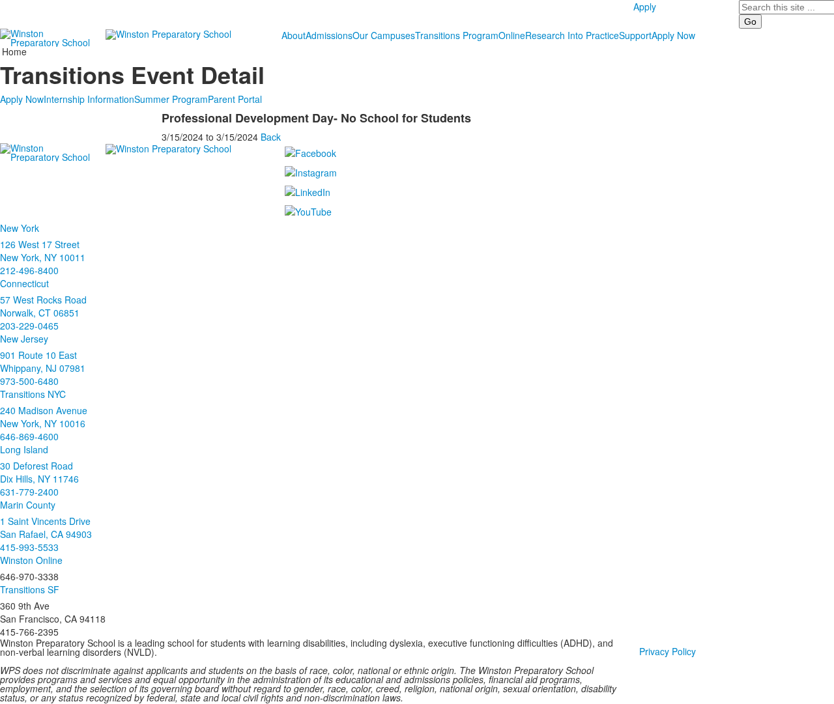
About (293, 35)
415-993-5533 (29, 547)
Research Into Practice (572, 35)
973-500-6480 (29, 380)
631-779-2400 (29, 491)
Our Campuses (383, 35)
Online (511, 35)
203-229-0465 (29, 325)
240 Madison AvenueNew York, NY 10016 (43, 417)
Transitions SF (29, 589)
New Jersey (24, 338)
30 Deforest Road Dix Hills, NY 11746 (39, 472)
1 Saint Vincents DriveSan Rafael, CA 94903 (46, 527)
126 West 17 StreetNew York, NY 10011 (42, 251)
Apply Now (673, 35)
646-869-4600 (29, 436)
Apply (644, 6)
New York (19, 227)
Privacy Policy (667, 651)
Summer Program (171, 99)
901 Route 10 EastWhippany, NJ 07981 (42, 361)
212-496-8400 (29, 270)
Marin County (27, 504)
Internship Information (89, 99)
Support (635, 35)
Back (271, 136)
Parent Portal (235, 99)
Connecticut (24, 283)
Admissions (329, 35)
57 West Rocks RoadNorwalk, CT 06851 (43, 306)
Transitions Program (456, 35)
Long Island (24, 449)
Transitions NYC (33, 394)
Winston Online (31, 560)
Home (14, 51)
